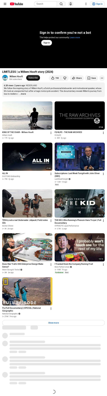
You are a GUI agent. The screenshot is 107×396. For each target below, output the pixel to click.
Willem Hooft (16, 76)
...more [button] (22, 94)
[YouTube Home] (16, 4)
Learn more (75, 37)
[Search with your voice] (70, 4)
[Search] (61, 4)
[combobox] (46, 4)
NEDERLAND (31, 85)
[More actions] (102, 78)
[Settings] (86, 4)
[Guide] (5, 4)
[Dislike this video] (65, 78)
